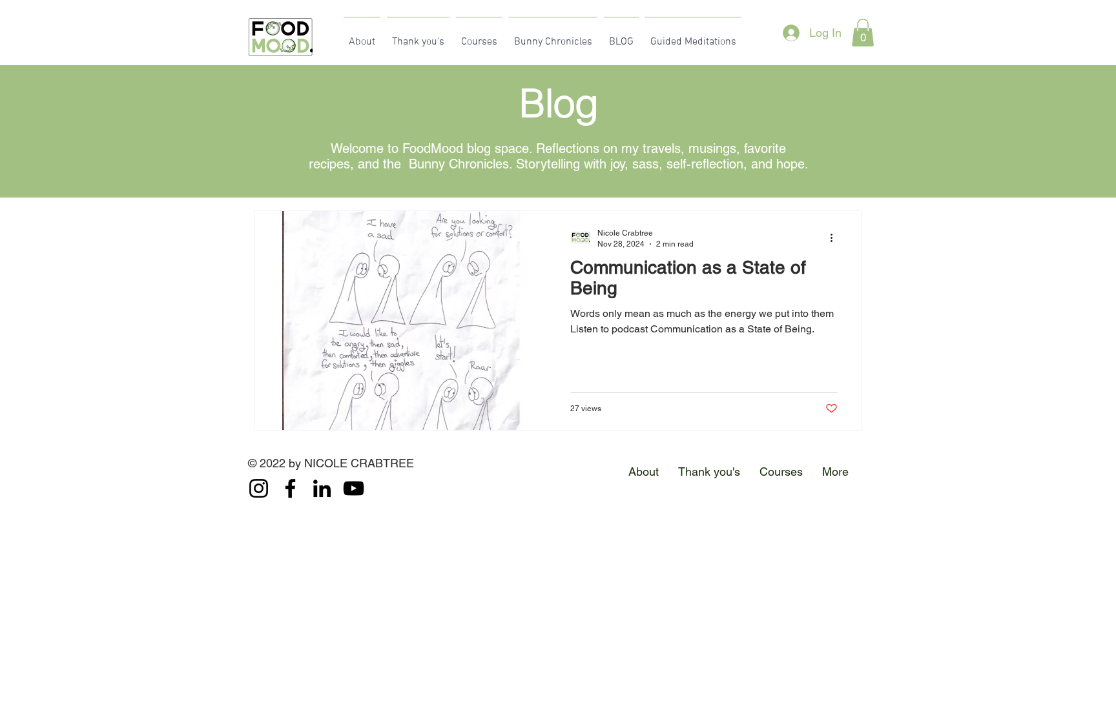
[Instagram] (258, 488)
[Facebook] (290, 488)
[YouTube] (353, 488)
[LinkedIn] (322, 488)
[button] (862, 32)
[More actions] (835, 237)
